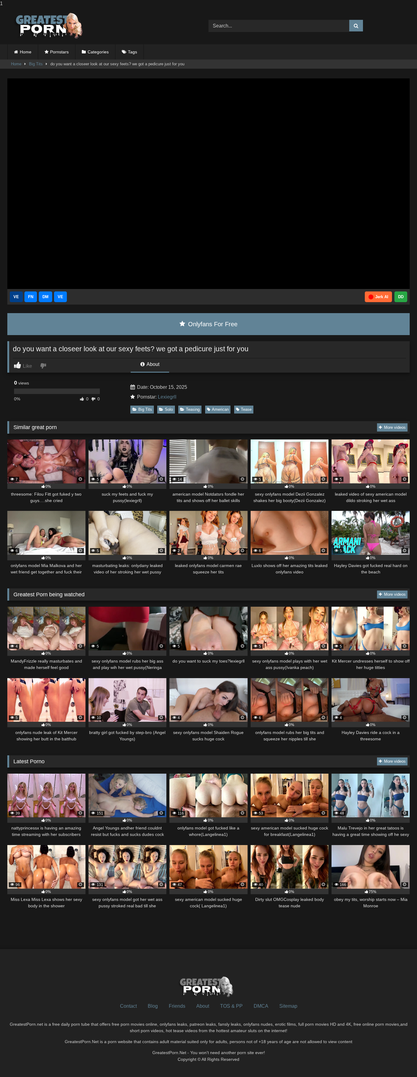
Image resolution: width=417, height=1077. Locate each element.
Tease (246, 409)
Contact (128, 1006)
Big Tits (36, 64)
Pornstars (59, 51)
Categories (98, 51)
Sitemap (288, 1006)
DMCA (261, 1006)
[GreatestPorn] (48, 25)
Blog (153, 1006)
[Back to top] (398, 1060)
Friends (177, 1006)
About (152, 364)
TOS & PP (231, 1006)
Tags (132, 51)
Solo (169, 409)
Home (25, 51)
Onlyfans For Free (212, 324)
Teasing (193, 409)
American (220, 409)
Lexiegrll (167, 396)
